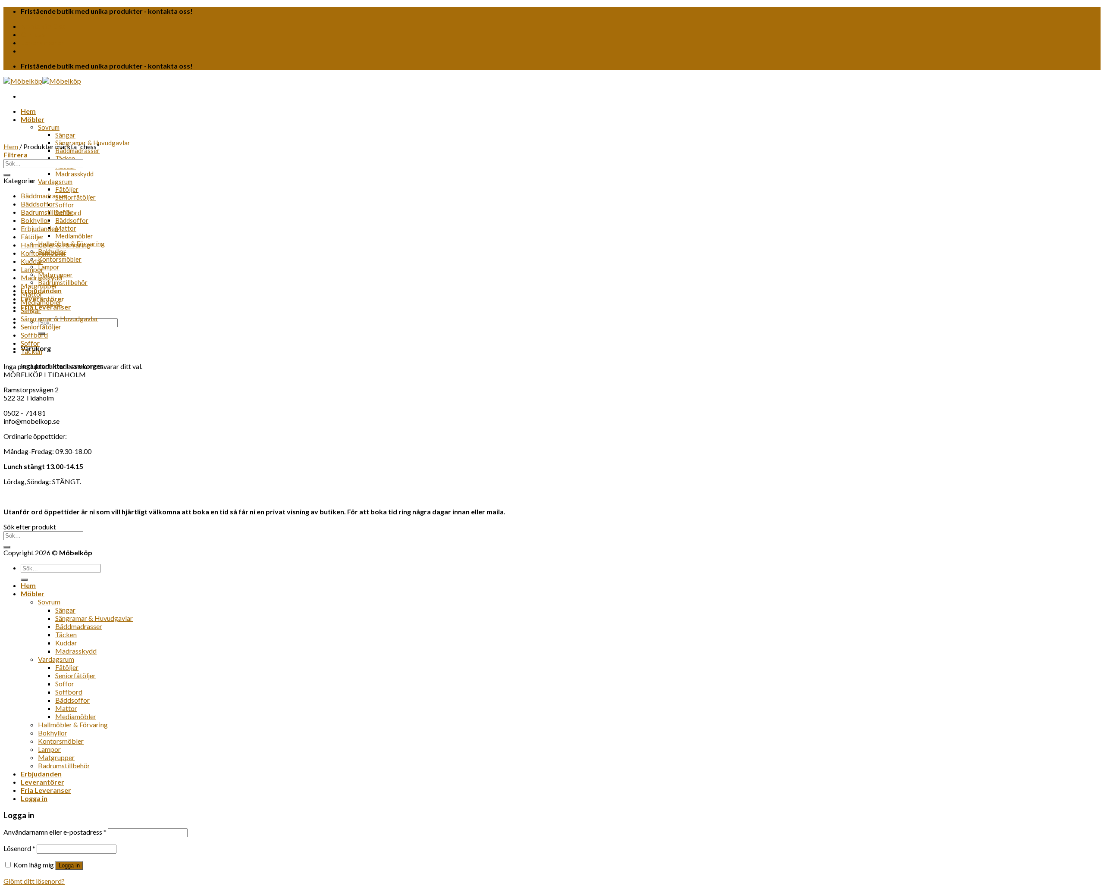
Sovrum (49, 127)
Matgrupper (39, 286)
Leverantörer (42, 42)
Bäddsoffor (71, 220)
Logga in (69, 865)
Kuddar (32, 261)
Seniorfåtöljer (75, 197)
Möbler (32, 119)
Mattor (65, 228)
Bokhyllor (35, 220)
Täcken (65, 158)
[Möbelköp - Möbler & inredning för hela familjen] (42, 81)
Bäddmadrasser (77, 150)
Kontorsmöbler (60, 259)
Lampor (49, 267)
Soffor (64, 205)
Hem (28, 111)
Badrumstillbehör (63, 282)
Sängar (65, 135)
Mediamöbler (74, 236)
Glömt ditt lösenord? (34, 881)
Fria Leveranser (46, 307)
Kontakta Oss (43, 26)
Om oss (33, 34)
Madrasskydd (74, 174)
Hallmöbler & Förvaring (56, 245)
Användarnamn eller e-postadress (55, 832)
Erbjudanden (39, 228)
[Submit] (6, 175)
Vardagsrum (55, 181)
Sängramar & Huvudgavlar (59, 318)
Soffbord (34, 335)
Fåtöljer (66, 189)
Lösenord (19, 848)
